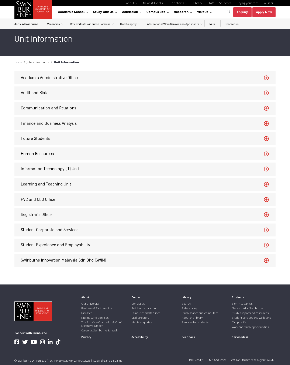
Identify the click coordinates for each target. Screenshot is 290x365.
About (130, 3)
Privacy (86, 337)
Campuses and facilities (145, 313)
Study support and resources (250, 313)
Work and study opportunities (250, 327)
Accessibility (139, 337)
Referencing (189, 308)
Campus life (239, 322)
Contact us (232, 24)
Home (18, 62)
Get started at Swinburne (247, 308)
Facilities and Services (94, 318)
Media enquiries (141, 322)
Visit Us (202, 12)
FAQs (212, 24)
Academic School (71, 12)
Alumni (268, 3)
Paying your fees (248, 3)
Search (186, 304)
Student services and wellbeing (251, 318)
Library (197, 3)
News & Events (153, 3)
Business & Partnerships (96, 308)
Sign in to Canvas (242, 304)
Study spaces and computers (200, 313)
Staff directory (140, 318)
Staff (210, 3)
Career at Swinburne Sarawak (99, 330)
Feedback (188, 337)
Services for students (195, 322)
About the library (192, 318)
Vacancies (53, 24)
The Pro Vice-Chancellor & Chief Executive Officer (101, 324)
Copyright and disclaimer (108, 360)
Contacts (178, 3)
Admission (130, 12)
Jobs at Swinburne (38, 62)
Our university (90, 304)
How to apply (128, 24)
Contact (136, 297)
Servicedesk (240, 337)
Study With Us (103, 12)
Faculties (86, 313)
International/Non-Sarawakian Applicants (172, 24)
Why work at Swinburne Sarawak (90, 24)
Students (225, 3)
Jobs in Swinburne (26, 24)
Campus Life (155, 12)
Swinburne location (143, 308)
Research (181, 12)
